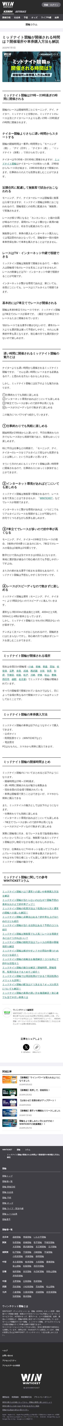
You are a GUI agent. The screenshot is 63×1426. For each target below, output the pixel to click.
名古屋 (22, 679)
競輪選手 (6, 1219)
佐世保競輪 (51, 1292)
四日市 (5, 679)
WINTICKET (46, 498)
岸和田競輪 (18, 1275)
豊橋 (54, 674)
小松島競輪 (28, 1286)
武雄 (25, 670)
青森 (45, 666)
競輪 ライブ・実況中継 (12, 1208)
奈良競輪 (27, 1271)
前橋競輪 (27, 1242)
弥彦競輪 (17, 1242)
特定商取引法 (26, 1397)
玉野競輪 (17, 1281)
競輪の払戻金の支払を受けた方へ (15, 1410)
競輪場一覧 (7, 1181)
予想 (26, 17)
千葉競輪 (27, 1252)
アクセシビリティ (9, 1360)
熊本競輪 (27, 1296)
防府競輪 (38, 1281)
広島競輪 (27, 1281)
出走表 (17, 17)
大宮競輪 (17, 1246)
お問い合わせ (7, 1355)
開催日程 (6, 17)
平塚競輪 (48, 1252)
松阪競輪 (27, 1266)
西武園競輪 (28, 1246)
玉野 (11, 670)
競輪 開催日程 (8, 1186)
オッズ (34, 17)
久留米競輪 (28, 1292)
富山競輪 (17, 1266)
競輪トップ (7, 1176)
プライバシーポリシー (43, 1397)
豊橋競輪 (50, 1261)
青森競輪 (27, 1237)
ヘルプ (5, 1350)
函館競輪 (17, 1237)
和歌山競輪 (51, 1271)
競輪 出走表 (7, 1192)
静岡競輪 (40, 1256)
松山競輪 (50, 1286)
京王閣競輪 (41, 1246)
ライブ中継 (46, 17)
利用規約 (15, 1397)
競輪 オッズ (7, 1203)
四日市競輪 (39, 1266)
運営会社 (5, 1397)
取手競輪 (38, 1242)
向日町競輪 (39, 1271)
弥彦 (49, 670)
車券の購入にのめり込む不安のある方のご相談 (20, 1406)
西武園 (34, 670)
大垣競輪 (40, 1261)
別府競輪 (17, 1296)
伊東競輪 (29, 1256)
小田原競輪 (18, 1256)
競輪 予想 (6, 1197)
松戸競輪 (17, 1252)
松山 (47, 674)
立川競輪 (52, 1246)
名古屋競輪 (18, 1261)
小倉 (31, 666)
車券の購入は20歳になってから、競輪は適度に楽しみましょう (27, 1402)
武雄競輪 (40, 1292)
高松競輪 (17, 1286)
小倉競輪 (17, 1292)
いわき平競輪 (40, 1237)
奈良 (18, 670)
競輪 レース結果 (9, 1214)
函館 (14, 679)
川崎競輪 (38, 1252)
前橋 (38, 666)
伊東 (40, 674)
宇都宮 (10, 674)
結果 (57, 17)
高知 (52, 666)
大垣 (42, 670)
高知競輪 (40, 1286)
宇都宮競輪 (49, 1242)
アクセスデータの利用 (11, 1365)
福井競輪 (17, 1271)
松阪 (18, 674)
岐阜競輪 (29, 1261)
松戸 (25, 674)
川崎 (32, 674)
